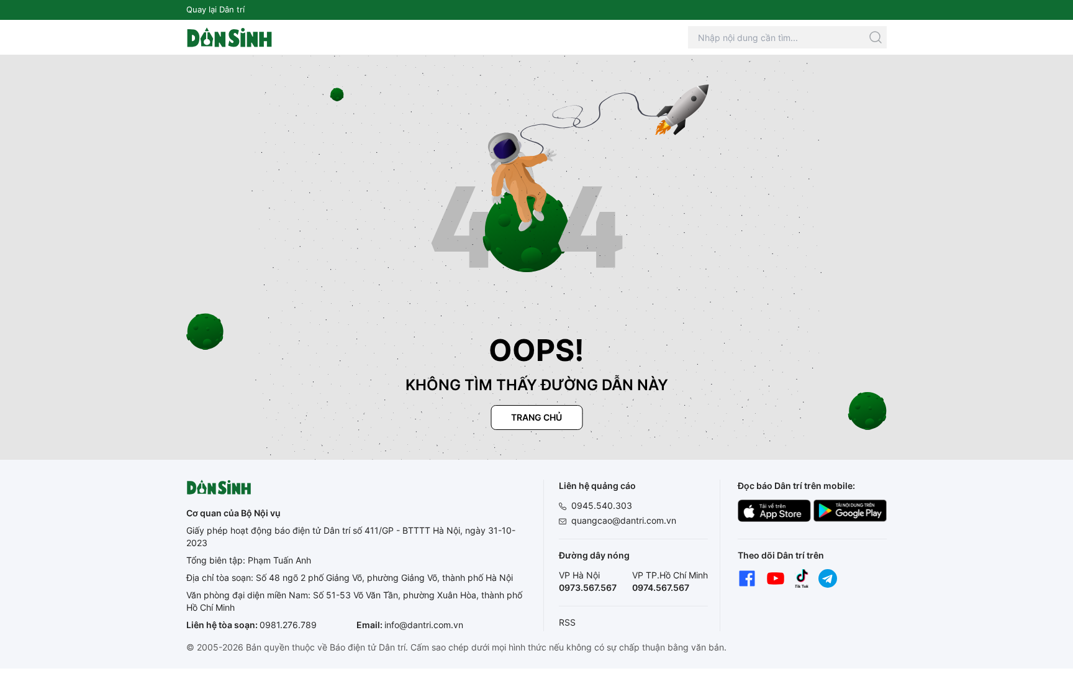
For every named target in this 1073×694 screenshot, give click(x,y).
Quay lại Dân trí (215, 9)
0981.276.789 (288, 624)
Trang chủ (536, 417)
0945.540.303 (601, 505)
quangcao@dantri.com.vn (623, 520)
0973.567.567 (588, 587)
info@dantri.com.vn (423, 624)
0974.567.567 (660, 587)
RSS (567, 622)
